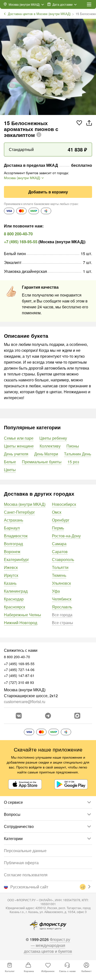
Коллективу (50, 446)
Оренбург (60, 520)
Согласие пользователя (26, 875)
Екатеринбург (16, 559)
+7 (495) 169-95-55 (20, 241)
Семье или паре (18, 438)
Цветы (10, 469)
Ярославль (62, 607)
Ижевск (11, 567)
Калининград (16, 591)
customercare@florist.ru (24, 701)
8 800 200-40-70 (18, 234)
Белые (10, 462)
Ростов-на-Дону (66, 536)
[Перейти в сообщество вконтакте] (19, 716)
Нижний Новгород (20, 622)
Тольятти (60, 567)
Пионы (72, 446)
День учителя (16, 454)
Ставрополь (63, 559)
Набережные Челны (22, 615)
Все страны (62, 622)
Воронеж (12, 551)
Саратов (60, 551)
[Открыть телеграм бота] (48, 716)
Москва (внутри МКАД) (25, 504)
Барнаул (12, 528)
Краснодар (14, 599)
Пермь (58, 528)
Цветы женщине (19, 446)
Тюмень (59, 575)
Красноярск (14, 607)
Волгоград (13, 543)
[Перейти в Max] (77, 716)
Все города (62, 615)
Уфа (56, 591)
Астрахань (13, 520)
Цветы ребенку (53, 438)
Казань (10, 583)
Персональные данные (25, 850)
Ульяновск (61, 583)
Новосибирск (64, 504)
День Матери (46, 454)
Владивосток (16, 536)
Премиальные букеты (42, 462)
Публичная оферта (21, 862)
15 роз (73, 462)
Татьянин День (77, 454)
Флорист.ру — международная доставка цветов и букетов (48, 945)
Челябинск (61, 599)
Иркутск (11, 575)
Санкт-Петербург (19, 512)
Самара (59, 543)
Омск (56, 512)
